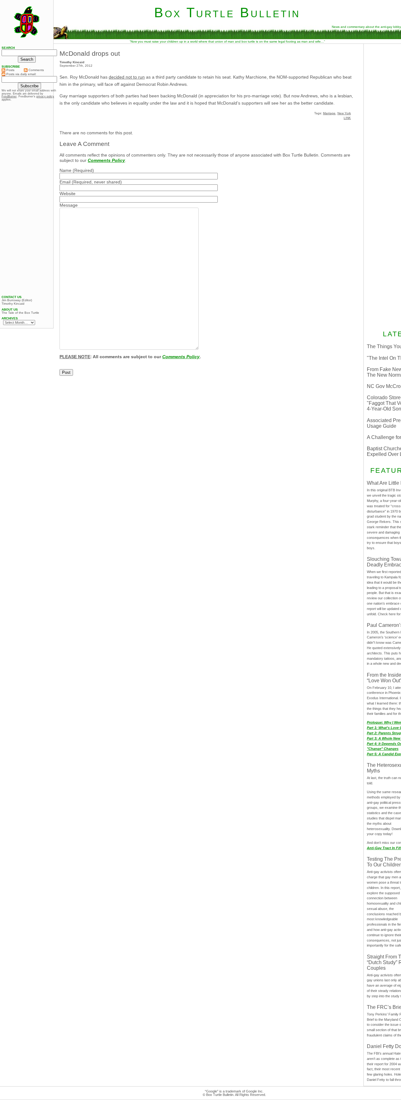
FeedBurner (9, 96)
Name (65, 170)
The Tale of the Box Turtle (20, 312)
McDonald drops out (90, 53)
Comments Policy (106, 160)
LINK (347, 118)
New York (344, 113)
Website (68, 193)
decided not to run (127, 77)
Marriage (329, 113)
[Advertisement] (27, 198)
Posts (9, 70)
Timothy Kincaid (13, 303)
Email (65, 181)
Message (69, 205)
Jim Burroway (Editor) (17, 300)
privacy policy (45, 96)
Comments (36, 70)
